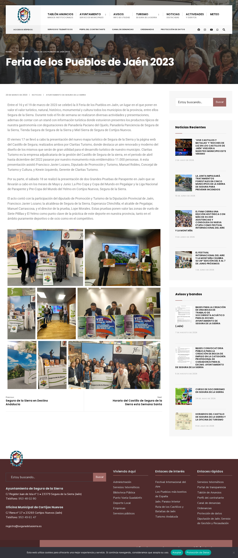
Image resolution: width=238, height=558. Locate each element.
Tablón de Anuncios (209, 492)
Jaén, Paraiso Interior (167, 502)
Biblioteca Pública (124, 492)
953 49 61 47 (27, 517)
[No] (233, 552)
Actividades (195, 15)
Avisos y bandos (188, 294)
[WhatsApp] (217, 30)
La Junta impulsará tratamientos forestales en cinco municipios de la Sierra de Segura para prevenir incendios (210, 182)
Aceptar (176, 552)
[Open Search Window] (224, 30)
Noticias (173, 15)
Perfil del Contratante (92, 29)
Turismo (146, 15)
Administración (122, 482)
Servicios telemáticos (60, 29)
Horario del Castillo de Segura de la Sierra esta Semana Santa (137, 401)
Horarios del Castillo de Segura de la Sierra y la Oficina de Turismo (210, 416)
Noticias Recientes (190, 127)
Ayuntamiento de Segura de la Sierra (66, 94)
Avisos (121, 15)
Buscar (220, 102)
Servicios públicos (124, 513)
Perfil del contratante (210, 498)
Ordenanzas (147, 29)
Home (9, 51)
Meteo (214, 14)
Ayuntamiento (92, 15)
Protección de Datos (173, 29)
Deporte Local (122, 503)
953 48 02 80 (27, 499)
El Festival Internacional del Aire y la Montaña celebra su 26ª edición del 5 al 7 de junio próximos (210, 258)
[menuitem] (93, 15)
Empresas (119, 508)
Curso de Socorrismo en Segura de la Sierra (210, 391)
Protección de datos (209, 513)
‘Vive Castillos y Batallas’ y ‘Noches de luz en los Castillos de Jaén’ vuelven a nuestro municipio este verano (210, 146)
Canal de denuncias (122, 29)
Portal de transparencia (211, 487)
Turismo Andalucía (166, 517)
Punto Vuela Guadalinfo (127, 498)
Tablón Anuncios (60, 15)
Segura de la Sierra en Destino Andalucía (27, 401)
